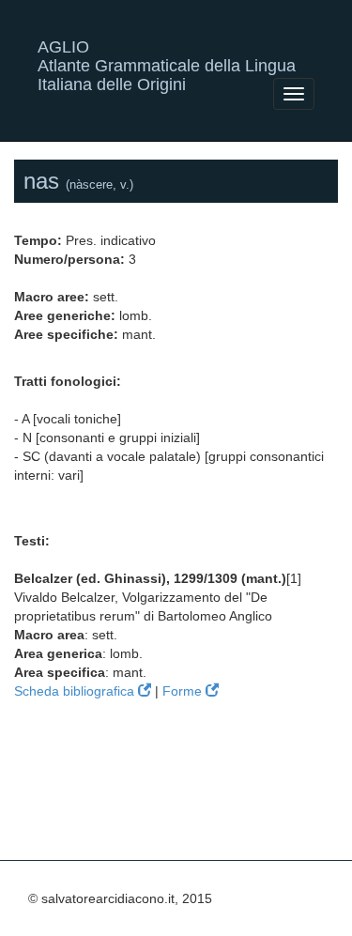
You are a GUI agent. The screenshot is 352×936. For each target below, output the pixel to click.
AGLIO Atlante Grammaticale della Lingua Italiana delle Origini (167, 54)
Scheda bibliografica (76, 690)
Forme (184, 690)
